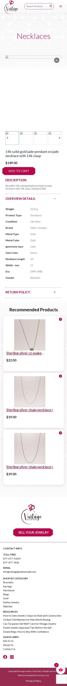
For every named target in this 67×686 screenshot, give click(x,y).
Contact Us (9, 648)
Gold (5, 598)
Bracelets (8, 582)
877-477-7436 (11, 562)
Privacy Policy (33, 680)
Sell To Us (8, 640)
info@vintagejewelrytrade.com (19, 571)
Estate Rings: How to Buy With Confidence (26, 631)
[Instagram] (12, 657)
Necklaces (8, 590)
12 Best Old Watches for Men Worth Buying (26, 619)
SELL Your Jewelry (33, 532)
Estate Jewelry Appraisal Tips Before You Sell (27, 627)
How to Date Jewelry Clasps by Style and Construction (32, 615)
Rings (6, 594)
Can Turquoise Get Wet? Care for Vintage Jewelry (29, 623)
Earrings (7, 586)
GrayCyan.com (43, 675)
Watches (7, 606)
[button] (60, 138)
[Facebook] (5, 657)
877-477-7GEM (12, 558)
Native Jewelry (11, 602)
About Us (8, 644)
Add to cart (18, 171)
